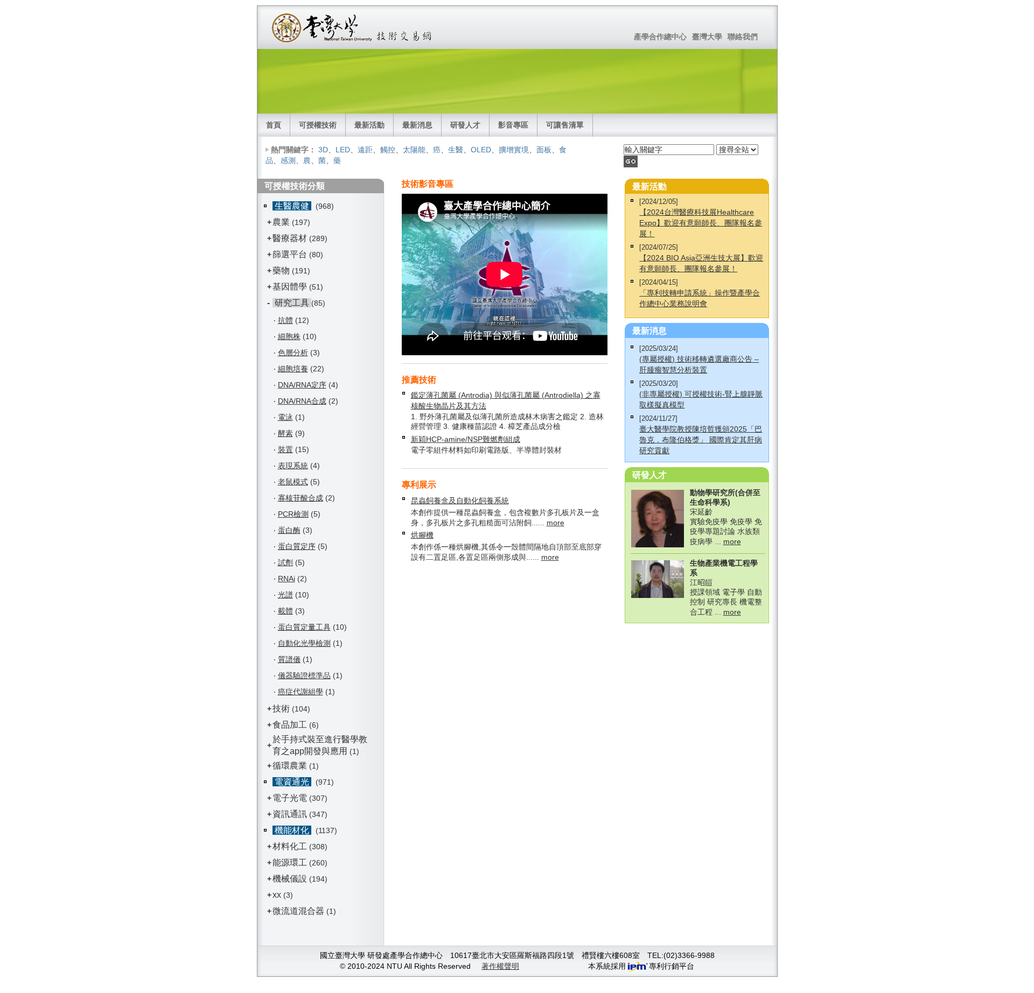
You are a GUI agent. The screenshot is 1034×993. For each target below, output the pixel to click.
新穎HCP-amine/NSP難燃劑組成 (465, 439)
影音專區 (513, 125)
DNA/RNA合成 (302, 401)
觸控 (387, 149)
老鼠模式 (293, 481)
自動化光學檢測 (304, 643)
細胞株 (289, 336)
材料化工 (290, 846)
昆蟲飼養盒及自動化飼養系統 (460, 500)
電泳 (285, 417)
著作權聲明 (500, 966)
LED (343, 149)
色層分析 (293, 352)
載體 (285, 611)
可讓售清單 (565, 125)
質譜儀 (289, 659)
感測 (288, 160)
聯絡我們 (743, 36)
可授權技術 (318, 125)
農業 (281, 222)
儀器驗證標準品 (304, 675)
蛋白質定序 (297, 546)
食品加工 (290, 724)
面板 (543, 149)
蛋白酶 (289, 530)
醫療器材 (291, 238)
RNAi (286, 578)
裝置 (285, 449)
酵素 (285, 433)
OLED (481, 149)
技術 (281, 708)
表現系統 (293, 465)
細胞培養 (293, 368)
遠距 (365, 149)
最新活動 (369, 125)
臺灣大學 (707, 36)
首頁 (273, 125)
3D (323, 149)
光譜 (285, 594)
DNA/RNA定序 (302, 385)
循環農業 (290, 765)
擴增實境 (514, 149)
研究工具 (292, 302)
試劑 (285, 562)
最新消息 (417, 125)
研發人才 (465, 125)
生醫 (455, 149)
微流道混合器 (298, 910)
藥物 (281, 270)
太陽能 (414, 149)
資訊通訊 (290, 814)
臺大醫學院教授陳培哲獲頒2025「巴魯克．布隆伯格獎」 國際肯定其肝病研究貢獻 (700, 440)
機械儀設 (290, 878)
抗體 (285, 320)
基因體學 (290, 286)
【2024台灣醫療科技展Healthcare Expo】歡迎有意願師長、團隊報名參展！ (700, 223)
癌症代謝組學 (300, 691)
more (555, 522)
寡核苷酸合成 (300, 498)
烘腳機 (422, 535)
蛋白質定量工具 (304, 627)
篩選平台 (290, 254)
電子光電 (290, 797)
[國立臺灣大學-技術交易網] (352, 27)
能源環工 (290, 862)
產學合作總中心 (660, 36)
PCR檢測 (293, 514)
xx (277, 894)
